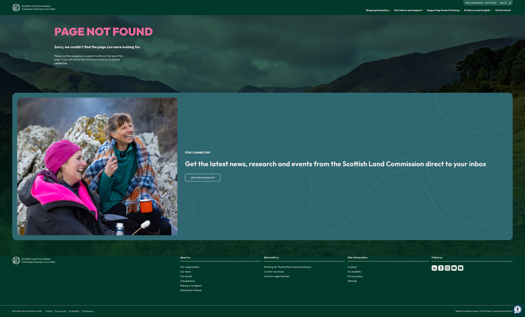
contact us (60, 63)
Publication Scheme (191, 290)
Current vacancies (274, 271)
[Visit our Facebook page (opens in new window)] (441, 268)
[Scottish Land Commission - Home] (33, 7)
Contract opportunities (276, 276)
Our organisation (189, 267)
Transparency (187, 280)
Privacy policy (355, 276)
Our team (185, 271)
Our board (186, 276)
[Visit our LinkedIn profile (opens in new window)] (434, 268)
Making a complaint (191, 285)
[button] (378, 10)
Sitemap (352, 280)
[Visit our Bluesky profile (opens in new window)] (460, 268)
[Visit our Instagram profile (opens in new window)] (447, 268)
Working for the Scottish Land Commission (287, 267)
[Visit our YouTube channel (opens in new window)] (454, 268)
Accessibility (354, 271)
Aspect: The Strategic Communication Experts (493, 311)
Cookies (352, 267)
